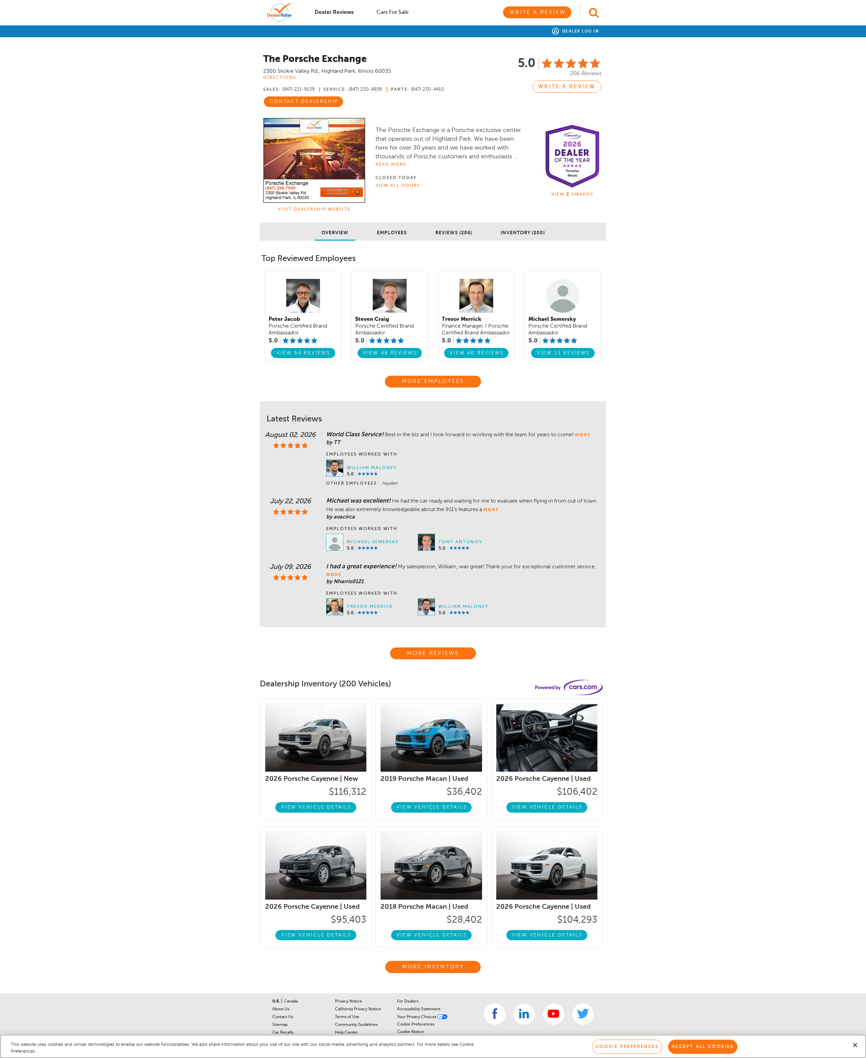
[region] (433, 1046)
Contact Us (282, 1017)
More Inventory (433, 967)
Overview (334, 232)
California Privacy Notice (358, 1009)
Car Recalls (282, 1033)
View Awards (572, 194)
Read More (390, 164)
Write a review (566, 87)
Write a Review (537, 12)
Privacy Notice (348, 1001)
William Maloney (372, 468)
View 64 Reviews (304, 353)
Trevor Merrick (370, 606)
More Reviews (433, 653)
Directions (279, 77)
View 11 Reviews (563, 353)
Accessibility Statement (418, 1009)
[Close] (855, 1045)
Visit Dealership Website (314, 209)
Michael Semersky (373, 542)
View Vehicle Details (316, 807)
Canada (291, 1001)
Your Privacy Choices (417, 1017)
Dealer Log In (580, 31)
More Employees (433, 381)
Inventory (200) (523, 232)
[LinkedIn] (524, 1014)
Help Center (346, 1033)
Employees (392, 232)
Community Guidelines (356, 1025)
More (583, 435)
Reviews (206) (453, 232)
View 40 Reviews (477, 353)
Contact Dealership (304, 101)
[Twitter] (583, 1014)
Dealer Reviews (334, 12)
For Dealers (407, 1001)
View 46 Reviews (390, 353)
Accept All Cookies (703, 1046)
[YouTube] (553, 1014)
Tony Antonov (460, 542)
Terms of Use (347, 1017)
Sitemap (280, 1025)
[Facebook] (494, 1014)
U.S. (276, 1001)
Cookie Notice (410, 1032)
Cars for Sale (393, 12)
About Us (280, 1009)
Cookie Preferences (415, 1024)
